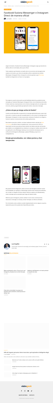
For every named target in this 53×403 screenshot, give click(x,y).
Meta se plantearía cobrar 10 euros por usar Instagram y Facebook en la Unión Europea (15, 271)
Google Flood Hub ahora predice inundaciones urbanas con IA (25, 366)
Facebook (6, 237)
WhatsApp (41, 75)
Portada (5, 6)
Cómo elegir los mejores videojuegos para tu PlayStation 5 (24, 373)
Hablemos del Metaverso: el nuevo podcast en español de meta (37, 271)
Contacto (31, 395)
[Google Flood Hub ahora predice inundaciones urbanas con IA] (7, 368)
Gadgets (6, 350)
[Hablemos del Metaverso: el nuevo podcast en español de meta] (38, 262)
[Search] (47, 2)
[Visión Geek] (26, 2)
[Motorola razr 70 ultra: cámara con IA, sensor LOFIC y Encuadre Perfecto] (7, 361)
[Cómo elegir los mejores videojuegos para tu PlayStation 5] (7, 374)
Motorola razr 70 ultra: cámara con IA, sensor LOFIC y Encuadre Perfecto (27, 360)
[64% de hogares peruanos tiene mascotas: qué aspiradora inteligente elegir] (26, 336)
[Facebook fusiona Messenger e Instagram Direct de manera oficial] (26, 53)
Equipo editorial (23, 395)
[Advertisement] (29, 60)
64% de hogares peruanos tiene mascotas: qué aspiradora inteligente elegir (26, 352)
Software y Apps (11, 6)
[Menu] (5, 2)
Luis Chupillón (9, 18)
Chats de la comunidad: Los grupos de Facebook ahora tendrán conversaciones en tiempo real (14, 292)
